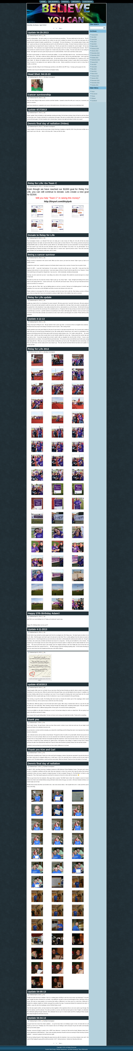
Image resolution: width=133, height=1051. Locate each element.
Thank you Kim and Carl (41, 749)
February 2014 (95, 48)
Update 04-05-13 (37, 991)
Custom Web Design (50, 1049)
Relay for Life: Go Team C (42, 183)
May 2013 (94, 69)
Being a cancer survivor (41, 254)
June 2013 (94, 66)
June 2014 (94, 39)
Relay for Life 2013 (38, 349)
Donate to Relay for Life (41, 235)
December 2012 (95, 80)
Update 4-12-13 (36, 318)
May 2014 (94, 41)
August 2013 (95, 62)
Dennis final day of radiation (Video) (48, 123)
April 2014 (94, 43)
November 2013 (95, 55)
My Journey (53, 1)
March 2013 (94, 73)
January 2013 (95, 78)
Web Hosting (73, 1049)
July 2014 (94, 37)
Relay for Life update (39, 297)
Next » (60, 28)
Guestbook (87, 1)
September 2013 (96, 59)
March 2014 (94, 46)
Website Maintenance (61, 1049)
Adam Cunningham (50, 77)
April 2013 (94, 71)
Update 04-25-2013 (38, 32)
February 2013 (95, 75)
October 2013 (95, 57)
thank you (33, 719)
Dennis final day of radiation (44, 763)
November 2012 (95, 82)
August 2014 (95, 34)
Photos (65, 1)
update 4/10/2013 (37, 684)
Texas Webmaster (83, 1049)
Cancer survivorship (39, 94)
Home (43, 1)
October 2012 (95, 85)
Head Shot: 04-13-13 (39, 74)
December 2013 (95, 53)
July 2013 (94, 64)
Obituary (75, 1)
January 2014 (95, 50)
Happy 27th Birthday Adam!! (44, 613)
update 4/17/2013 (37, 109)
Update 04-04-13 (37, 1018)
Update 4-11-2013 (37, 629)
